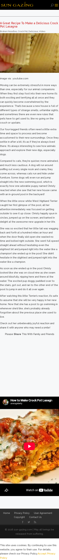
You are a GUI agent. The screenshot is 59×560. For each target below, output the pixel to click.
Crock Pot (23, 31)
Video (42, 31)
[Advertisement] (29, 365)
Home (6, 513)
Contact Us (35, 517)
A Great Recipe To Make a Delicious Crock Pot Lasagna (29, 24)
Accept (42, 553)
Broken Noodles (8, 31)
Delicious (33, 31)
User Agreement (43, 513)
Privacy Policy (22, 513)
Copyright (19, 517)
